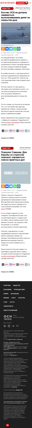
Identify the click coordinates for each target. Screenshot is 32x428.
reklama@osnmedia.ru (22, 352)
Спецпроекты (8, 306)
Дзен (6, 131)
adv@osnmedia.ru (8, 354)
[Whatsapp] (15, 49)
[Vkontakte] (7, 49)
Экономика (7, 289)
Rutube (21, 131)
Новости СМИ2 (7, 138)
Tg (29, 131)
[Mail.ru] (18, 49)
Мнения (6, 298)
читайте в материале (12, 122)
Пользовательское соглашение (12, 401)
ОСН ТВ (12, 302)
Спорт (13, 298)
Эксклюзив (15, 293)
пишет (3, 209)
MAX (13, 131)
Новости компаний (10, 310)
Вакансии (20, 339)
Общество (16, 285)
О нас (5, 302)
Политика (7, 285)
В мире (6, 293)
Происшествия (19, 289)
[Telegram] (11, 49)
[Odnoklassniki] (3, 49)
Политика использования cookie (16, 403)
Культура (21, 298)
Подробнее (14, 387)
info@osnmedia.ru (12, 339)
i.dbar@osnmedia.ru (12, 348)
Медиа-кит (19, 390)
